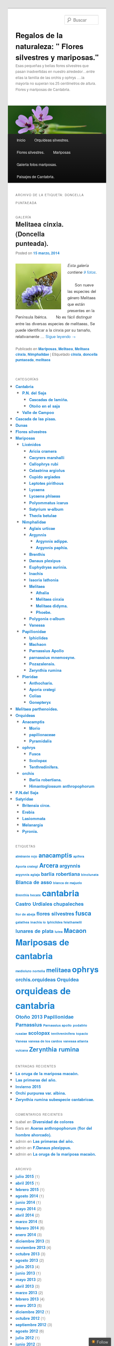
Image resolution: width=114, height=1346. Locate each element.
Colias (35, 696)
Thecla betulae (43, 515)
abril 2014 (25, 1215)
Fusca (34, 754)
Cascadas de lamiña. (48, 399)
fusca (83, 913)
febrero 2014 (27, 1228)
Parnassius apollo (57, 1025)
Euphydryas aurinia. (48, 567)
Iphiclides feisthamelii (64, 922)
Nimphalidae (38, 354)
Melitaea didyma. (52, 606)
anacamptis (55, 855)
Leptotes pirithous (46, 483)
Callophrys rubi (43, 464)
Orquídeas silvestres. (51, 139)
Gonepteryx (40, 702)
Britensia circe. (36, 805)
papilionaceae (42, 734)
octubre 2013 (28, 1254)
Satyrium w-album (46, 509)
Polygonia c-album (47, 618)
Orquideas (25, 715)
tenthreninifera (63, 1033)
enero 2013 (26, 1305)
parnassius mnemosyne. (52, 657)
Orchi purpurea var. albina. (41, 1093)
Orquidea (68, 979)
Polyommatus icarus (48, 503)
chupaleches (69, 903)
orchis (28, 773)
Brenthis (37, 554)
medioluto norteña (30, 971)
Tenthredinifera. (44, 767)
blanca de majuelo (67, 882)
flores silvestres (55, 913)
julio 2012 (25, 1338)
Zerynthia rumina (45, 670)
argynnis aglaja (28, 874)
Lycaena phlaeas (44, 496)
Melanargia (32, 825)
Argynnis (37, 535)
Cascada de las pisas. (36, 419)
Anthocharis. (41, 683)
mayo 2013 (26, 1279)
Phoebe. (43, 612)
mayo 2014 (26, 1208)
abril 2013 (25, 1286)
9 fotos (90, 272)
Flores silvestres (31, 431)
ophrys (28, 747)
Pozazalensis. (42, 664)
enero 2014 (26, 1234)
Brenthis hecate (28, 895)
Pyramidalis (40, 741)
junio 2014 (25, 1202)
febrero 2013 (27, 1299)
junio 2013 (25, 1273)
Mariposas (62, 152)
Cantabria (24, 386)
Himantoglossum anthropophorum (62, 786)
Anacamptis (33, 722)
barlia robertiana (60, 873)
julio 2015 (25, 1176)
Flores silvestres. (30, 152)
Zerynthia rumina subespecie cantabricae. (55, 1099)
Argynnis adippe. (52, 541)
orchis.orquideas (36, 979)
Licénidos (31, 444)
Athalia (42, 593)
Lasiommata (33, 818)
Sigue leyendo (61, 336)
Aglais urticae (42, 528)
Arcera (48, 865)
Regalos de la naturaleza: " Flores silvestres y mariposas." (57, 46)
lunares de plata (35, 930)
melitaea (43, 359)
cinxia (76, 354)
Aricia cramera (43, 451)
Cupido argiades (44, 477)
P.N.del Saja (27, 792)
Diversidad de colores (53, 1122)
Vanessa (37, 625)
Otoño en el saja (44, 406)
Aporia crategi (42, 689)
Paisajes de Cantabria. (35, 176)
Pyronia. (30, 831)
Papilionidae (34, 631)
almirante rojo (26, 856)
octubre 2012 (28, 1318)
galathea (22, 922)
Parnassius (29, 1024)
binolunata (89, 874)
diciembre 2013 (30, 1241)
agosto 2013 (27, 1260)
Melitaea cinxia (50, 599)
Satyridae (24, 799)
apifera (78, 856)
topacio (82, 1033)
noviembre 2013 (30, 1247)
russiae (21, 1033)
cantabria (60, 893)
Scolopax (38, 760)
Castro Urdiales (34, 903)
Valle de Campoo (38, 412)
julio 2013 (25, 1266)
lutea (59, 931)
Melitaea (65, 348)
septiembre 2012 (31, 1324)
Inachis (36, 573)
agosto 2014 (27, 1196)
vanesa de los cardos (45, 1041)
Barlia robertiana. (45, 780)
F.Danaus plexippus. (52, 1147)
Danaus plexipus (44, 560)
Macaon (75, 930)
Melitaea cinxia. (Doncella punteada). (40, 233)
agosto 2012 (27, 1331)
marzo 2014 (26, 1221)
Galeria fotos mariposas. (37, 164)
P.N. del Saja (34, 393)
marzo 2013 (26, 1292)
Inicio (21, 139)
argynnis (70, 865)
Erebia (28, 812)
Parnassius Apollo (46, 650)
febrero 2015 (27, 1189)
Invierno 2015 (28, 1086)
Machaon (37, 644)
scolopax (39, 1032)
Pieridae (30, 676)
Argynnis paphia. (52, 547)
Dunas (21, 425)
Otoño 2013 (29, 1016)
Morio (34, 728)
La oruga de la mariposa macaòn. (47, 1073)
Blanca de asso (34, 882)
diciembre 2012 (30, 1312)
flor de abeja (25, 914)
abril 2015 (25, 1183)
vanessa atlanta (75, 1041)
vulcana (22, 1050)
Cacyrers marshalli (46, 457)
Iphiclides (38, 638)
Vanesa (21, 1041)
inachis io (38, 922)
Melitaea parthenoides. (37, 709)
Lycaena (36, 489)
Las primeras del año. (36, 1080)
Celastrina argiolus (47, 470)
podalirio (80, 1025)
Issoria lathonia (43, 580)
